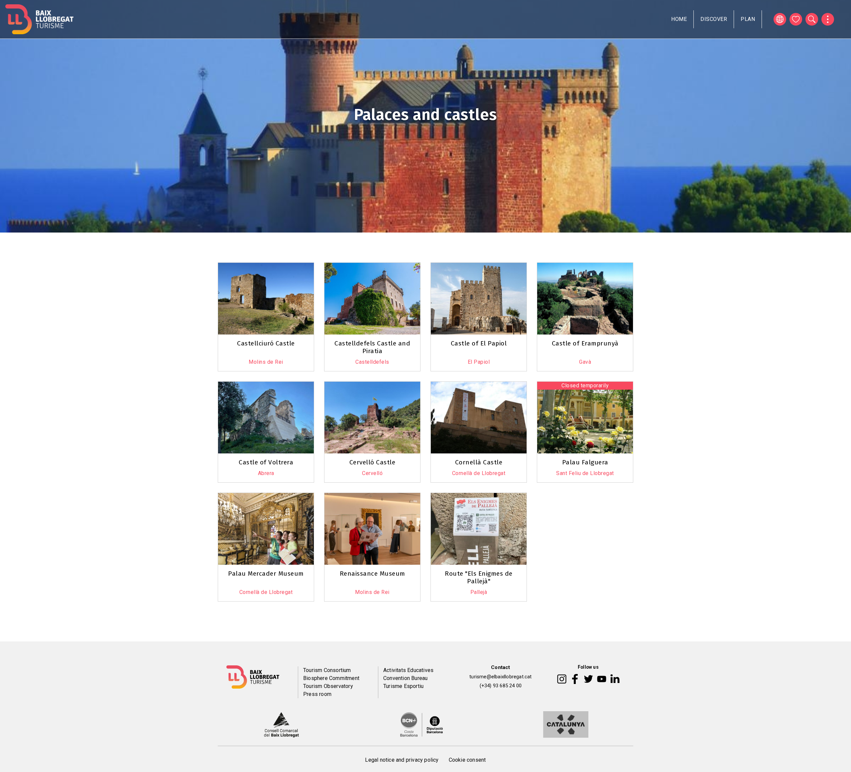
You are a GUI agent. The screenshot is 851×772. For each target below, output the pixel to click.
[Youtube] (602, 678)
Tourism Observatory (328, 686)
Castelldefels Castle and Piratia (372, 347)
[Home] (39, 19)
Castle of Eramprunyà (585, 343)
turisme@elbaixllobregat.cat (500, 677)
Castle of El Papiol (479, 343)
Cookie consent (467, 760)
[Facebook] (575, 678)
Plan (748, 19)
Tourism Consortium (327, 670)
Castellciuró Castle (266, 343)
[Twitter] (588, 678)
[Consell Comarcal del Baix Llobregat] (281, 724)
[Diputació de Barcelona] (421, 724)
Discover (713, 19)
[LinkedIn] (615, 678)
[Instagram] (562, 678)
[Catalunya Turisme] (565, 724)
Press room (317, 694)
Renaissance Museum (372, 573)
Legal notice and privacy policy (401, 760)
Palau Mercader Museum (266, 573)
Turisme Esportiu (403, 686)
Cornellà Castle (479, 462)
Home (679, 19)
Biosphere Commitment (331, 678)
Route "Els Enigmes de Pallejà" (479, 577)
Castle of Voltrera (266, 462)
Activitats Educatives (408, 670)
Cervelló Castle (372, 462)
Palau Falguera (585, 462)
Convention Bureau (405, 678)
